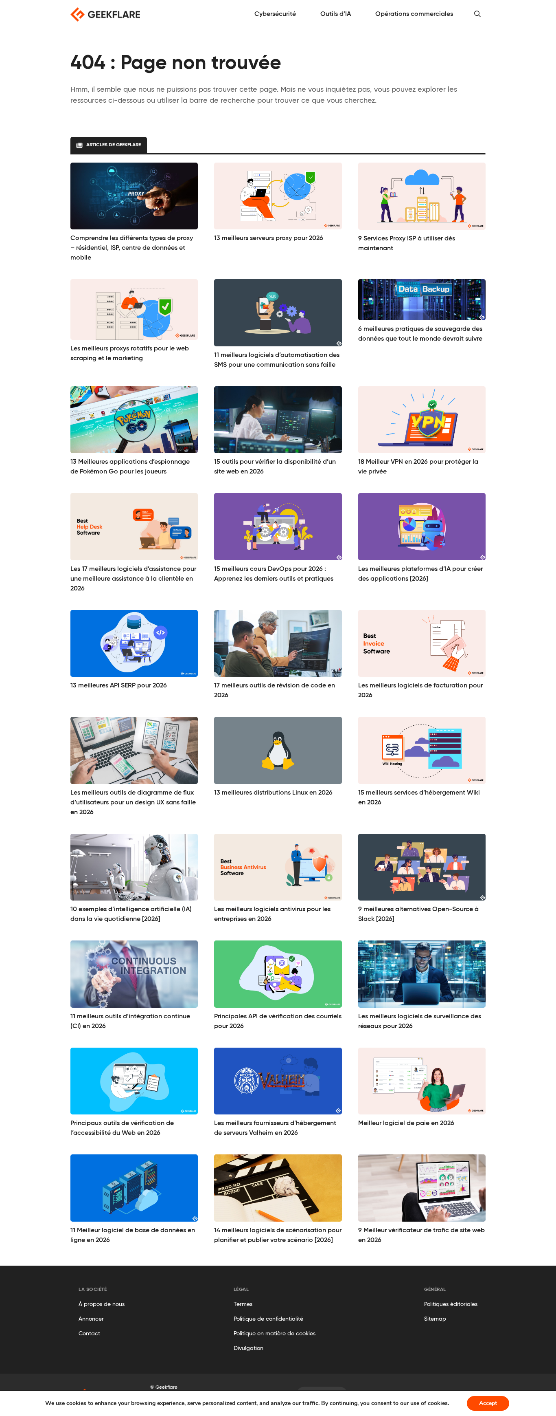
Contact (89, 1334)
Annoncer (91, 1319)
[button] (477, 14)
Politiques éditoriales (450, 1304)
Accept (488, 1403)
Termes (243, 1304)
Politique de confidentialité (268, 1319)
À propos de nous (102, 1304)
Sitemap (435, 1319)
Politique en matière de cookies (274, 1334)
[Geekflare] (105, 14)
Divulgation (248, 1348)
